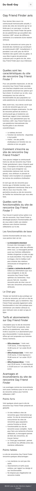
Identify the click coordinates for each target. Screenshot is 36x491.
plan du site (14, 486)
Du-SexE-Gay (10, 4)
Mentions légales (24, 486)
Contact (18, 488)
